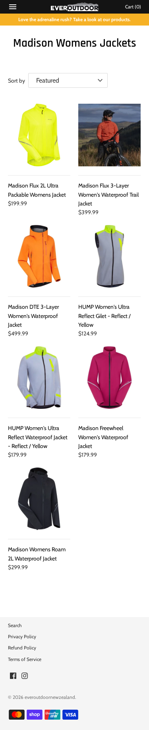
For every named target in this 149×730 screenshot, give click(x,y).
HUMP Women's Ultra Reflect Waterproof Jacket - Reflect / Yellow (38, 437)
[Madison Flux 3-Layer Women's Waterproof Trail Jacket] (109, 135)
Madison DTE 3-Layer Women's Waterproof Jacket (33, 315)
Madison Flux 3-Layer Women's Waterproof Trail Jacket (108, 194)
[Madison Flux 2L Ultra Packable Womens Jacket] (39, 135)
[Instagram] (24, 676)
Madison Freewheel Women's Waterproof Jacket (103, 437)
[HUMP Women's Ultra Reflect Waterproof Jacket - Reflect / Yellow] (39, 377)
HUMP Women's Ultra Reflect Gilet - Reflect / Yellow (104, 315)
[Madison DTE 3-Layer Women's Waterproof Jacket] (39, 256)
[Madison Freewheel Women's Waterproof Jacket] (109, 377)
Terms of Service (24, 659)
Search (14, 625)
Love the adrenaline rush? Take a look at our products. (74, 19)
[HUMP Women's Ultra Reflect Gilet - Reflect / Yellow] (109, 256)
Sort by (16, 80)
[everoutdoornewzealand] (74, 7)
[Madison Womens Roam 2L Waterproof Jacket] (39, 499)
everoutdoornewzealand (50, 697)
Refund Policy (22, 648)
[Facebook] (13, 676)
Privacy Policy (22, 636)
